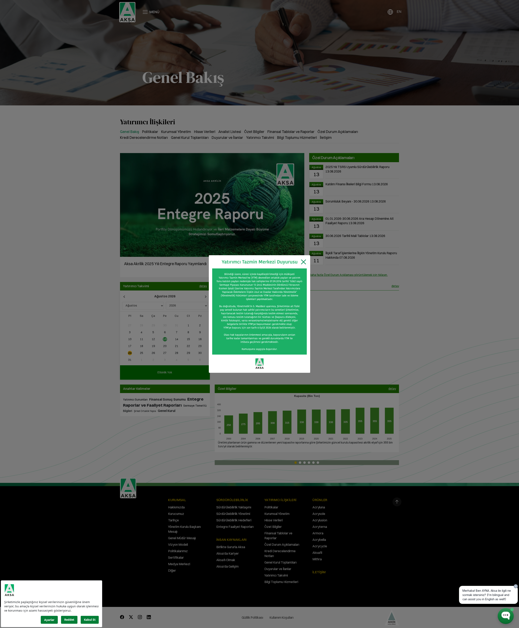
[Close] (303, 262)
